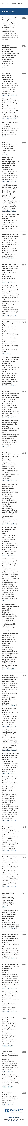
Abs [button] (4, 95)
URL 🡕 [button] (14, 95)
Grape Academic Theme (14, 1120)
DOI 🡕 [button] (4, 67)
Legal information (14, 1118)
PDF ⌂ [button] (8, 95)
